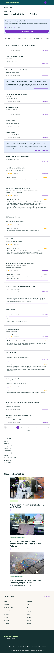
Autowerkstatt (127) (10, 38)
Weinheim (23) (7, 455)
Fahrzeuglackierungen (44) (35, 38)
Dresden (29, 617)
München (6, 604)
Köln (28, 604)
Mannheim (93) (8, 441)
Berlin (5, 601)
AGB (39, 646)
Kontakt (10, 646)
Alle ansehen (46, 596)
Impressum (43, 646)
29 (32, 427)
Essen (28, 614)
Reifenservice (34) (49, 38)
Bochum (29, 623)
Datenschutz (16, 646)
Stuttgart (29, 607)
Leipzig (29, 611)
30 (36, 427)
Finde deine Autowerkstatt (27, 31)
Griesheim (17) (7, 462)
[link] (27, 48)
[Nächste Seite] (48, 427)
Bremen (6, 617)
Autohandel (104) (22, 38)
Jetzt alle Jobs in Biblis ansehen (41, 88)
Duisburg (6, 623)
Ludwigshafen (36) (8, 446)
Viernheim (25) (7, 450)
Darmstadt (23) (8, 453)
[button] (45, 2)
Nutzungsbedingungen (32, 646)
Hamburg (29, 601)
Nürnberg (29, 620)
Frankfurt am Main (8, 607)
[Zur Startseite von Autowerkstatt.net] (11, 2)
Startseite (6, 7)
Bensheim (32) (7, 448)
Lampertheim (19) (8, 460)
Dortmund (6, 614)
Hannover (6, 620)
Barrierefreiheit (23, 646)
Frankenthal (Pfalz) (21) (10, 457)
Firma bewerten (45, 50)
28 (29, 427)
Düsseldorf (7, 611)
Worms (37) (7, 443)
